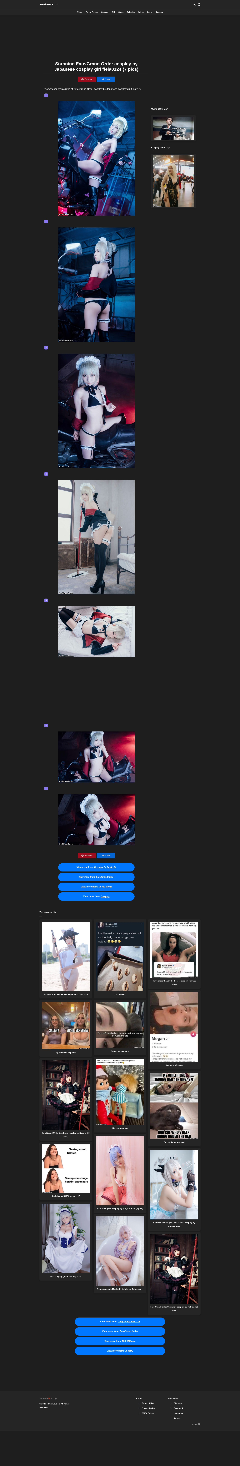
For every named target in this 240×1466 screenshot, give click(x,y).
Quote (120, 12)
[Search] (199, 4)
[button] (194, 4)
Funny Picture (92, 12)
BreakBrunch (54, 1404)
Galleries (131, 12)
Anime (141, 12)
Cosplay (104, 12)
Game (149, 12)
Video (79, 12)
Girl (113, 12)
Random (159, 12)
